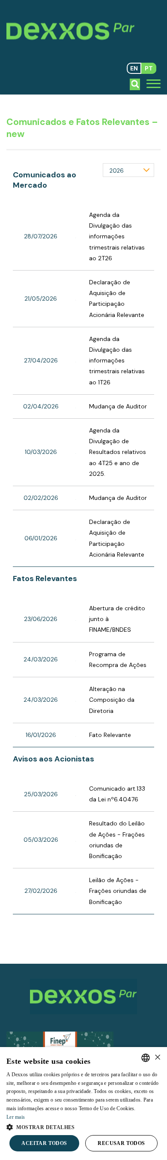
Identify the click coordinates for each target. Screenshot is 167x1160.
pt (149, 68)
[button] (83, 1127)
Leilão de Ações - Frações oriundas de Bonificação (117, 890)
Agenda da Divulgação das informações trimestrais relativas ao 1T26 (117, 360)
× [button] (157, 1057)
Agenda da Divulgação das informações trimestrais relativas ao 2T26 (117, 236)
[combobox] (145, 1057)
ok (135, 84)
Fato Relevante (110, 735)
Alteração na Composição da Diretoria (111, 699)
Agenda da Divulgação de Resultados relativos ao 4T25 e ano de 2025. (117, 452)
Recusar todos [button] (121, 1143)
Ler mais (15, 1117)
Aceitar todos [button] (44, 1143)
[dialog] (83, 1103)
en (134, 68)
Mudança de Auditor (118, 406)
